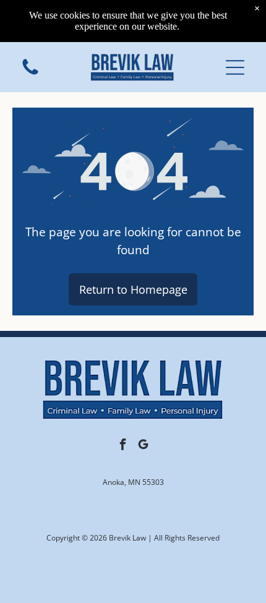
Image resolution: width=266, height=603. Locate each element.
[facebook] (123, 446)
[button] (235, 67)
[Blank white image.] (30, 73)
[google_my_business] (143, 446)
